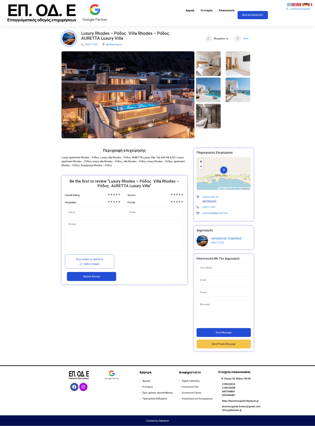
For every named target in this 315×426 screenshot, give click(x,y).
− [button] (201, 166)
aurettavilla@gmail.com (215, 213)
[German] (306, 4)
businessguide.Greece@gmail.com (241, 406)
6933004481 (228, 395)
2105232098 (228, 387)
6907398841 (228, 391)
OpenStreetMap (233, 188)
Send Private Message (224, 344)
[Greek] (289, 4)
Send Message (224, 332)
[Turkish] (297, 4)
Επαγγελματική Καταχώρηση (197, 398)
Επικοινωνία (226, 10)
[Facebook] (74, 387)
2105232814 (228, 384)
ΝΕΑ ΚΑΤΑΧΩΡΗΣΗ (252, 15)
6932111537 (91, 44)
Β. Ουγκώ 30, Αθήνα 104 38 (235, 378)
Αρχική (190, 10)
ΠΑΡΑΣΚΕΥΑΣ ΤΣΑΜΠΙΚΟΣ (226, 238)
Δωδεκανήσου (114, 44)
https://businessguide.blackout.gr (240, 401)
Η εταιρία (206, 10)
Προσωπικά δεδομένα (154, 398)
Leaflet (221, 188)
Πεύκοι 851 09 (210, 197)
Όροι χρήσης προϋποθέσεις (157, 392)
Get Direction (209, 201)
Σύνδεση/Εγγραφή (300, 8)
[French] (310, 4)
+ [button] (201, 161)
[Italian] (302, 4)
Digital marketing (191, 380)
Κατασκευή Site (190, 386)
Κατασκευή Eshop (191, 392)
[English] (293, 4)
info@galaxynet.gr (232, 410)
